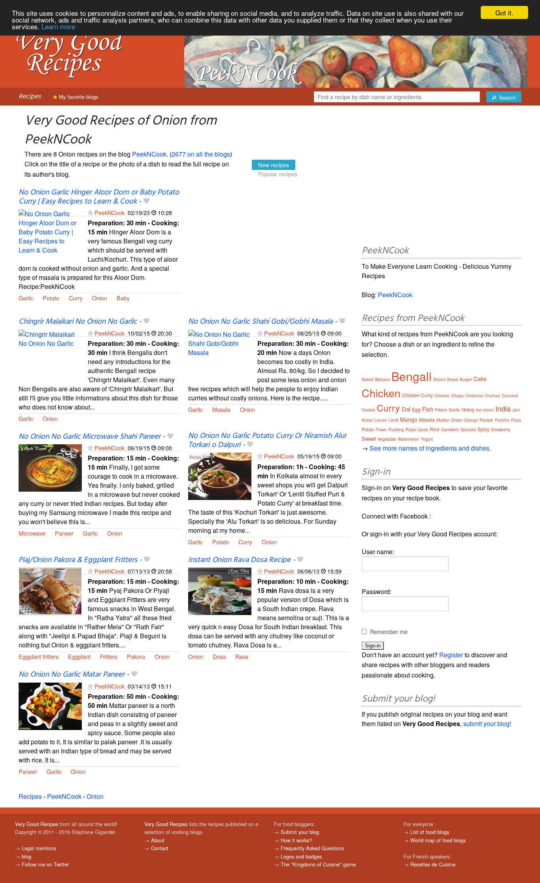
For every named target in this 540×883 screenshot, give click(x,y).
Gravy (468, 409)
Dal (406, 409)
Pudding (396, 429)
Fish (427, 409)
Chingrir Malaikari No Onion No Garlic (78, 322)
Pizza (516, 420)
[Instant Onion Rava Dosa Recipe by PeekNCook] (219, 590)
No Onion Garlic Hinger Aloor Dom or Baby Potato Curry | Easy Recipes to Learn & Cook (99, 197)
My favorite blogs (77, 96)
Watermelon (408, 439)
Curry (76, 298)
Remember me (389, 632)
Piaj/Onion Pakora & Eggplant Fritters (78, 560)
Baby (123, 298)
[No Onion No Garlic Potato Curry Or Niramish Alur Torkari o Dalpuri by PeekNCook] (219, 475)
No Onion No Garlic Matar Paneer (72, 675)
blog (26, 856)
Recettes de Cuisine (432, 864)
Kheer (367, 420)
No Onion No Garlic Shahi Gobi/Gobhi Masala (260, 322)
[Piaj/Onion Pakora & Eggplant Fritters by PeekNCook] (50, 590)
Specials (468, 429)
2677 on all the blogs (201, 153)
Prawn (381, 429)
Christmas (474, 395)
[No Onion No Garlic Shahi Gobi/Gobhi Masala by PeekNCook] (219, 352)
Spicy (483, 429)
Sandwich (450, 429)
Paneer (64, 533)
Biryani (439, 379)
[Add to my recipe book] (146, 202)
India (503, 408)
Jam (516, 410)
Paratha (502, 420)
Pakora (136, 656)
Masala (221, 409)
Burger (466, 379)
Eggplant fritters (39, 656)
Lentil (393, 420)
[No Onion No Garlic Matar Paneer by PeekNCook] (50, 705)
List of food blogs (429, 832)
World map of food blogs (438, 840)
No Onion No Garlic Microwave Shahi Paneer (89, 437)
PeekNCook (149, 153)
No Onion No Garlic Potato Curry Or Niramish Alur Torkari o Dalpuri (267, 440)
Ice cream (485, 410)
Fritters (108, 656)
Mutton (442, 420)
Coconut (510, 395)
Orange (471, 420)
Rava (241, 656)
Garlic (26, 298)
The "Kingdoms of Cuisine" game (318, 864)
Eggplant (79, 656)
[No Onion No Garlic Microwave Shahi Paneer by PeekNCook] (50, 467)
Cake (480, 379)
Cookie (368, 409)
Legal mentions (39, 848)
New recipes (273, 165)
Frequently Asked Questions (312, 848)
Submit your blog (300, 832)
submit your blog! (487, 723)
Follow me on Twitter (45, 864)
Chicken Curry (417, 395)
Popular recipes (277, 174)
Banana (382, 379)
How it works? (296, 840)
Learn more (58, 26)
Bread (452, 379)
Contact (159, 848)
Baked (368, 379)
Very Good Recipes (36, 824)
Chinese (441, 395)
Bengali (411, 376)
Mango (408, 419)
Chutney (492, 395)
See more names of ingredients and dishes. (430, 448)
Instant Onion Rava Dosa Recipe (239, 560)
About (157, 840)
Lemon (380, 420)
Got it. (504, 12)
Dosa (219, 656)
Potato (51, 298)
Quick (423, 429)
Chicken (381, 392)
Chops (457, 395)
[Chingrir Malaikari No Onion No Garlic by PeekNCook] (50, 352)
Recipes (30, 96)
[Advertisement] (269, 252)
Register (451, 654)
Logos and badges (301, 856)
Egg (416, 409)
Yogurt (427, 439)
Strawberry (500, 429)
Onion (99, 298)
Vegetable (387, 439)
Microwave (32, 533)
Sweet (369, 438)
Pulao (411, 429)
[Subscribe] (90, 212)
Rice (435, 429)
